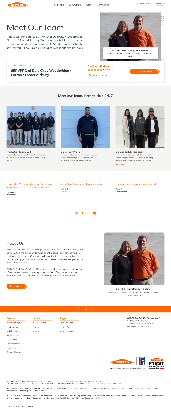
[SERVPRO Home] (17, 4)
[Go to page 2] (85, 213)
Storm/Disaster (13, 335)
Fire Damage (12, 327)
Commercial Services (15, 344)
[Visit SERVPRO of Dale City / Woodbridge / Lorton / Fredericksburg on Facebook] (92, 309)
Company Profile (40, 323)
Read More (15, 286)
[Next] (94, 213)
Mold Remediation (14, 331)
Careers (36, 327)
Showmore (120, 164)
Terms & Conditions (68, 323)
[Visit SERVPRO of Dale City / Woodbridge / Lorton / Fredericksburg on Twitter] (79, 309)
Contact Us (103, 4)
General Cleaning (14, 352)
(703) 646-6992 (156, 5)
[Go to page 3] (88, 213)
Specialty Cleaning (14, 348)
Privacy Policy (65, 327)
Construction (12, 339)
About (89, 5)
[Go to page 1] (83, 213)
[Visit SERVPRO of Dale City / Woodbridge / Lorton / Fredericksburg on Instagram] (86, 309)
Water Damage (13, 323)
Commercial (75, 5)
